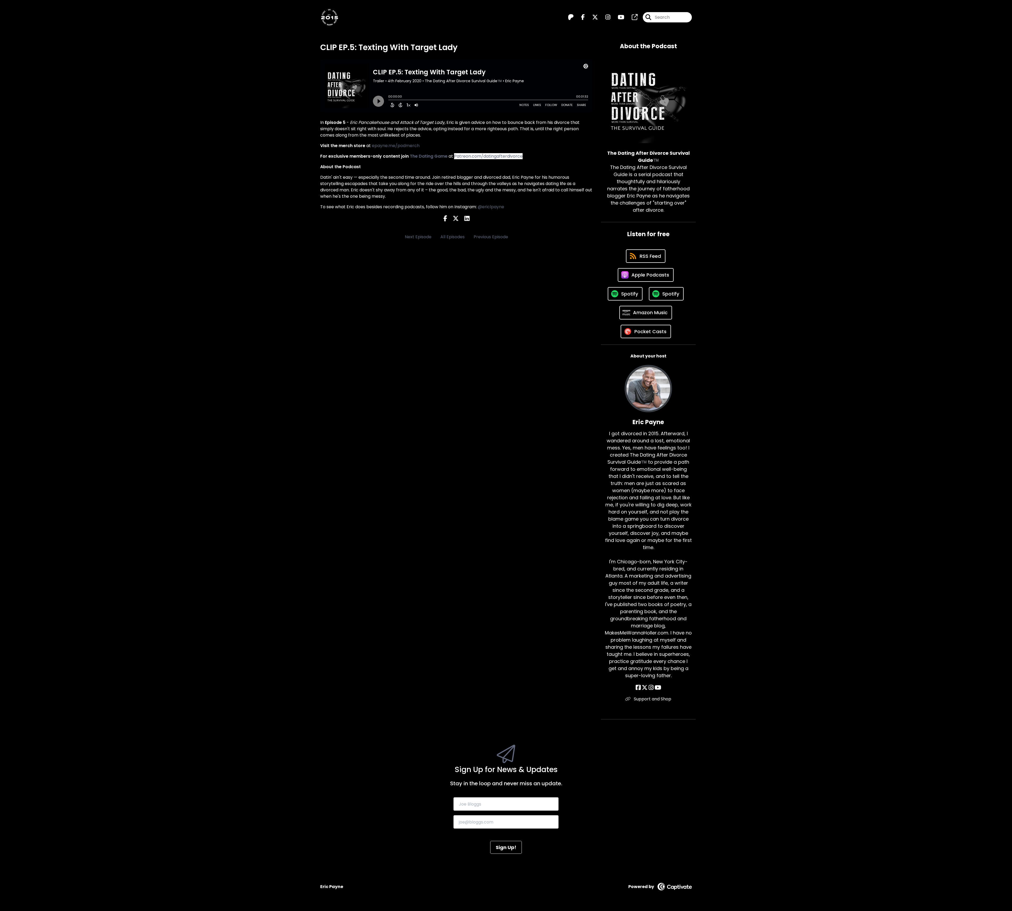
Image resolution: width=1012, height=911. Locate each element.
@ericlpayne (491, 207)
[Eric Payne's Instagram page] (651, 688)
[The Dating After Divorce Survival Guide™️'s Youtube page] (617, 17)
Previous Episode (491, 237)
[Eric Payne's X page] (645, 688)
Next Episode (418, 237)
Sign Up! (506, 847)
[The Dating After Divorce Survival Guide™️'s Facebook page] (580, 17)
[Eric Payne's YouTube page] (658, 688)
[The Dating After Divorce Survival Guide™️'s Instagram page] (604, 17)
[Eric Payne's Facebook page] (638, 688)
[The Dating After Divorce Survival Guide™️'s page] (631, 17)
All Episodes (452, 237)
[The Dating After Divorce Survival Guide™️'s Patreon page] (571, 17)
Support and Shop (652, 699)
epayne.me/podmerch (396, 146)
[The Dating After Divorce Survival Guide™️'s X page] (592, 17)
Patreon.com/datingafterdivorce (488, 156)
